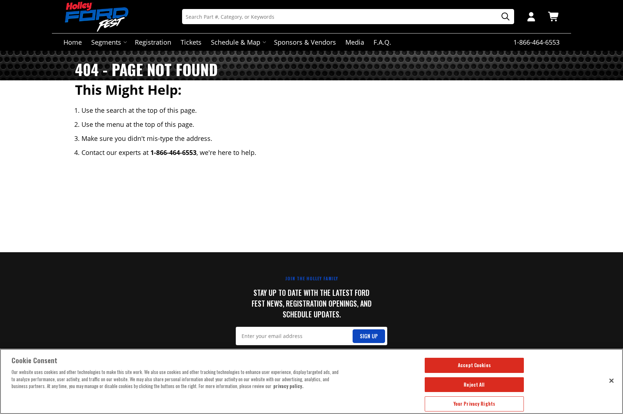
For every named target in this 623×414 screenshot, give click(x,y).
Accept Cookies (474, 365)
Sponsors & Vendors (305, 42)
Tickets (191, 42)
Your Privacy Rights (474, 403)
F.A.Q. (382, 42)
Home (72, 42)
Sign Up (369, 336)
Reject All (474, 384)
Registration (153, 42)
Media (354, 42)
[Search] (502, 17)
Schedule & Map (235, 42)
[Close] (611, 380)
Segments (106, 42)
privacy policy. (288, 385)
